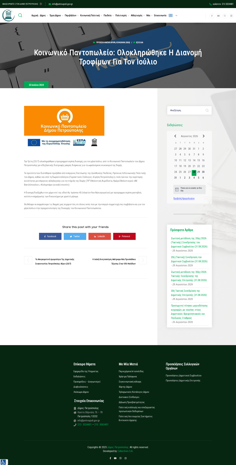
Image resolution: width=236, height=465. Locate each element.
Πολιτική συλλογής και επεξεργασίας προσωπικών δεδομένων (137, 409)
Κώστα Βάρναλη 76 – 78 (90, 412)
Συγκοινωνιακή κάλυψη (130, 381)
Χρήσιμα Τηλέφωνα (128, 376)
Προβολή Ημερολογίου (184, 198)
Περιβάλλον (70, 15)
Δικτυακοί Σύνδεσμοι (129, 397)
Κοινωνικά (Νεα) (123, 42)
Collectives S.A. (125, 451)
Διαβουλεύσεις (81, 386)
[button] (4, 462)
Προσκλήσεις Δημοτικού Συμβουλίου (183, 375)
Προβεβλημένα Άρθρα (105, 42)
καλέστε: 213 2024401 (223, 4)
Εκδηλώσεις (79, 376)
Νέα (148, 15)
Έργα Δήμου (55, 15)
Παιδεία (107, 15)
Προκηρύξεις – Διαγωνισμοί (87, 381)
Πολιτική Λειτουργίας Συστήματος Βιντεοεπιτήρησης (136, 418)
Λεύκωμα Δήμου (81, 392)
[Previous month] (175, 136)
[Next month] (204, 136)
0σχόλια (139, 42)
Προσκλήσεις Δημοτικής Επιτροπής (183, 380)
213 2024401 (85, 424)
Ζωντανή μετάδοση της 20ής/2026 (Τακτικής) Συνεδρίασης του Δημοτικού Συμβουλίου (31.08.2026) (189, 242)
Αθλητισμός (136, 15)
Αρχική (34, 15)
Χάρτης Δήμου (125, 386)
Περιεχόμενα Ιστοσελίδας (131, 371)
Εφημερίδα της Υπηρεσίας (86, 371)
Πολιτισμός (121, 15)
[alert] (189, 189)
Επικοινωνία (160, 15)
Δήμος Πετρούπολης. (118, 447)
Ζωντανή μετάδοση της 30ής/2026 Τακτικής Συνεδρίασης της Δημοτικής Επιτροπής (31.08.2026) (189, 276)
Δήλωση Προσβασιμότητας (132, 402)
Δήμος (43, 15)
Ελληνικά (174, 15)
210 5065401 (101, 424)
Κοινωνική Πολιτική (90, 15)
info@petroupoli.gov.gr (62, 4)
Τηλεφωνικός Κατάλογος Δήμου (134, 392)
